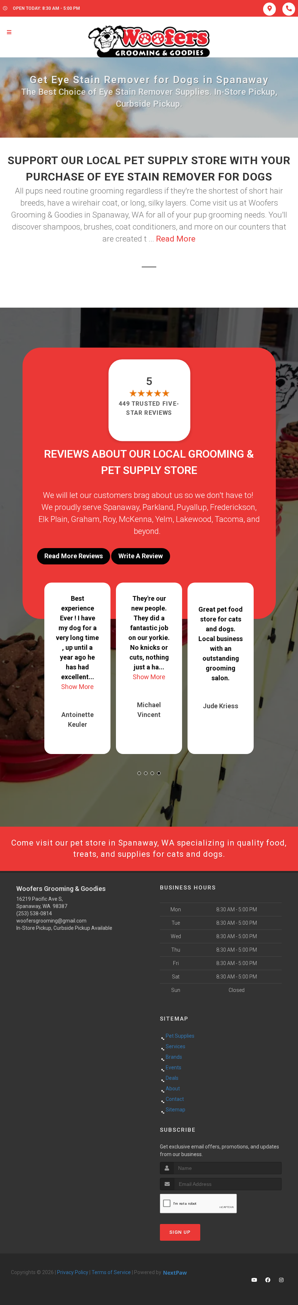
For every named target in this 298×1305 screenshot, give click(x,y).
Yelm (164, 519)
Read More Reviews (73, 556)
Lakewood (194, 519)
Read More (176, 238)
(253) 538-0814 (34, 913)
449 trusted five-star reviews (149, 408)
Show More (77, 686)
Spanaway (121, 507)
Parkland (157, 507)
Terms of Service (111, 1272)
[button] (139, 773)
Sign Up (180, 1232)
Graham (85, 519)
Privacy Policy (72, 1272)
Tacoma (229, 519)
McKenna (135, 519)
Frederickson (232, 507)
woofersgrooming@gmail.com (51, 921)
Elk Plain (53, 519)
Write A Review (140, 556)
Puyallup (192, 507)
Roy (109, 519)
